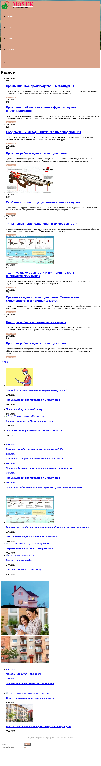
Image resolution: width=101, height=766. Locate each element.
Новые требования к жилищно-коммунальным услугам (38, 726)
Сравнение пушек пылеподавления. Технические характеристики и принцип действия (42, 299)
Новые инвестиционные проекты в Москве (31, 536)
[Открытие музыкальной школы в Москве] (53, 693)
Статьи (9, 38)
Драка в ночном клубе (19, 560)
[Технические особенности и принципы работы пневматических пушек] (53, 250)
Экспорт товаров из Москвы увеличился (30, 421)
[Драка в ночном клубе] (53, 555)
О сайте (9, 27)
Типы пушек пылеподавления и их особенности (41, 223)
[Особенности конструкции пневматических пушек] (53, 180)
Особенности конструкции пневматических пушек (43, 202)
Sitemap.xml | (62, 738)
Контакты (10, 49)
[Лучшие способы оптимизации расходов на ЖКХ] (50, 594)
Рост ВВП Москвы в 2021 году (23, 569)
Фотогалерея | (45, 738)
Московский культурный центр (24, 409)
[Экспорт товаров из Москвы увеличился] (53, 416)
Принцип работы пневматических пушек (36, 322)
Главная (9, 16)
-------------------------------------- (50, 735)
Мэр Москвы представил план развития (29, 548)
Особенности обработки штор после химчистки (34, 430)
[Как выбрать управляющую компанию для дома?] (50, 622)
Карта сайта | (33, 738)
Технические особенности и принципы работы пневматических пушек (47, 527)
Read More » (11, 98)
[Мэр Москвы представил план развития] (53, 544)
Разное (70, 738)
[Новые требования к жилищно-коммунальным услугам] (53, 713)
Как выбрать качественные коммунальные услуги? (36, 390)
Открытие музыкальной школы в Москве (30, 698)
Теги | (54, 738)
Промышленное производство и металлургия (40, 86)
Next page (5, 361)
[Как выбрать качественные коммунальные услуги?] (53, 377)
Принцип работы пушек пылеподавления (36, 153)
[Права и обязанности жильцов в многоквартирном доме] (50, 649)
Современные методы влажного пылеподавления (43, 132)
